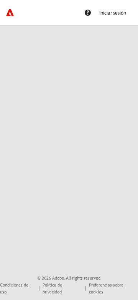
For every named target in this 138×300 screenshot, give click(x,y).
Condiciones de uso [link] (14, 288)
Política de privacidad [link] (52, 288)
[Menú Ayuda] (87, 13)
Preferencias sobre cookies (106, 288)
